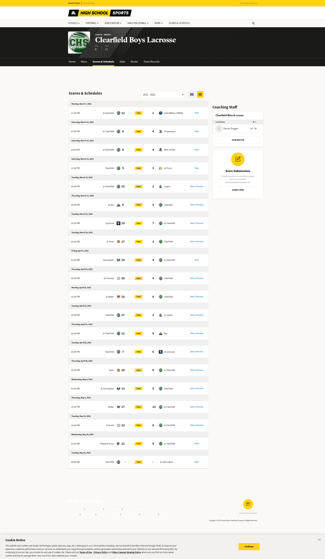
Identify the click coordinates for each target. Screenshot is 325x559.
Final (139, 113)
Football (91, 23)
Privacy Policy (94, 509)
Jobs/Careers (130, 514)
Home (72, 61)
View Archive (167, 514)
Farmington (108, 260)
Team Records (152, 61)
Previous (199, 186)
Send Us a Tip (149, 514)
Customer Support (108, 514)
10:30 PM (75, 186)
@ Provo (168, 168)
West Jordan (169, 149)
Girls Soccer (112, 23)
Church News (89, 3)
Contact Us (88, 514)
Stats (122, 61)
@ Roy (111, 205)
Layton (167, 186)
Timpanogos (170, 131)
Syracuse (110, 223)
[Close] (319, 540)
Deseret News (74, 3)
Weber (111, 406)
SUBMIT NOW (238, 190)
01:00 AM (75, 260)
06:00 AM (75, 462)
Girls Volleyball (136, 23)
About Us (73, 514)
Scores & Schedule (103, 61)
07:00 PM (75, 131)
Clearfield (109, 168)
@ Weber (110, 296)
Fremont (110, 425)
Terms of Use (75, 509)
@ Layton (168, 315)
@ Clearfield (108, 113)
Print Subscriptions (248, 3)
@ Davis (110, 241)
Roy (165, 333)
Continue (249, 546)
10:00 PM (75, 149)
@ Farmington (107, 388)
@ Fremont (109, 278)
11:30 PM (75, 113)
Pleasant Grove (107, 443)
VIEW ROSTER (238, 140)
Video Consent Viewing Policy (126, 552)
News (84, 61)
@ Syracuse (169, 351)
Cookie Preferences (135, 509)
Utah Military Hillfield (173, 113)
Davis (111, 370)
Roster (134, 61)
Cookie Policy (113, 509)
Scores (179, 23)
